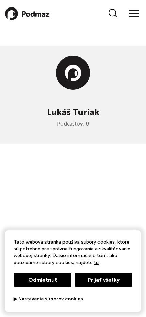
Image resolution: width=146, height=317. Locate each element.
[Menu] (133, 13)
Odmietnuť (42, 280)
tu (96, 262)
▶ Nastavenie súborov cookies (48, 299)
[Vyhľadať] (113, 13)
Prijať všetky (104, 280)
